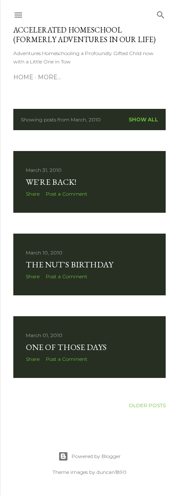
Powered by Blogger (96, 456)
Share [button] (33, 194)
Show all (143, 119)
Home (23, 77)
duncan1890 (112, 472)
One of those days (66, 347)
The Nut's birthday (69, 264)
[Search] (161, 13)
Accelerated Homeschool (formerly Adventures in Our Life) (84, 34)
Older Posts (147, 405)
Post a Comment (66, 194)
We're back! (51, 181)
